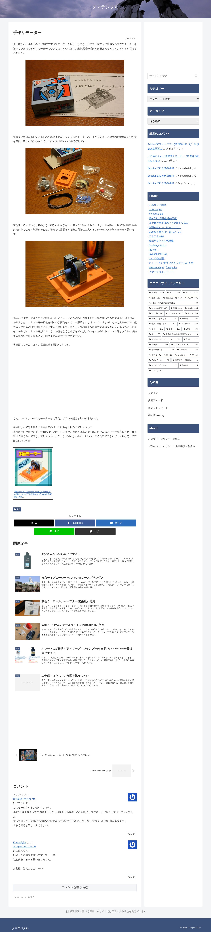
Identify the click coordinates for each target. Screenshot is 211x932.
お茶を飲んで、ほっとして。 (165, 227)
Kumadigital (19, 842)
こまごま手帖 (156, 236)
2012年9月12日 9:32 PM (24, 799)
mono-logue (155, 209)
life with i (153, 249)
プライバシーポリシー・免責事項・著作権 (171, 446)
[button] (95, 531)
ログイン (153, 392)
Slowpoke (171, 267)
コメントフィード (158, 408)
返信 (132, 834)
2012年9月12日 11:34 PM (24, 847)
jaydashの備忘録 (158, 254)
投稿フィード (155, 400)
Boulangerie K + (158, 245)
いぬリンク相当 (157, 205)
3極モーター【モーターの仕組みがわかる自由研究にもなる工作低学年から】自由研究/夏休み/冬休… (33, 494)
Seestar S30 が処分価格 (161, 168)
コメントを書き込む (75, 887)
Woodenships (156, 267)
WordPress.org (156, 415)
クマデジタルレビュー (161, 272)
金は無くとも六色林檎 (161, 240)
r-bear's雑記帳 (157, 258)
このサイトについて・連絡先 (164, 439)
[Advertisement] (75, 720)
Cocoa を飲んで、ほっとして (165, 231)
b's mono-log (156, 214)
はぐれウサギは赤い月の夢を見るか (168, 223)
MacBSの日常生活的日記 (163, 218)
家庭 (18, 509)
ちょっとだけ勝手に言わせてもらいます (171, 263)
